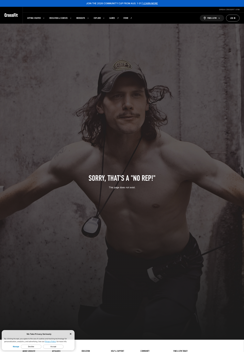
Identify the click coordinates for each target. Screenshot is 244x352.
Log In (232, 18)
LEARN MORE (150, 3)
